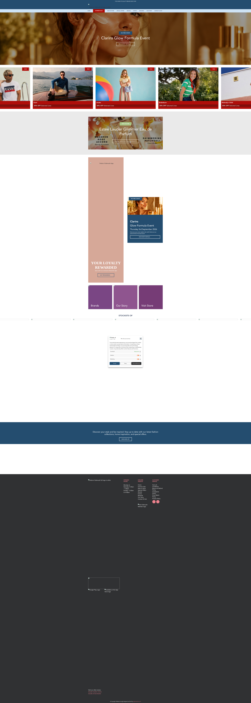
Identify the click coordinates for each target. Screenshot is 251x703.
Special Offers (142, 490)
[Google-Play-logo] (95, 638)
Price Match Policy (155, 496)
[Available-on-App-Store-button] (112, 638)
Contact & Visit (142, 499)
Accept (114, 363)
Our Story (141, 497)
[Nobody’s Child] (47, 88)
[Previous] (5, 38)
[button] (140, 338)
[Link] (125, 133)
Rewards (140, 495)
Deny (125, 363)
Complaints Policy (155, 492)
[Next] (156, 133)
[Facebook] (154, 501)
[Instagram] (157, 501)
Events (140, 494)
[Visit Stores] (151, 297)
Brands (140, 492)
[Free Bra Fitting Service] (145, 207)
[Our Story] (126, 297)
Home (139, 485)
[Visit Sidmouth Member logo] (143, 553)
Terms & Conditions (155, 485)
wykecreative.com (137, 701)
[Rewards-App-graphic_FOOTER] (104, 583)
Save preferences (136, 363)
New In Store (142, 488)
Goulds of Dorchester (94, 693)
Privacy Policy (156, 498)
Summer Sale (142, 487)
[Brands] (100, 297)
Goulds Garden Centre (95, 692)
